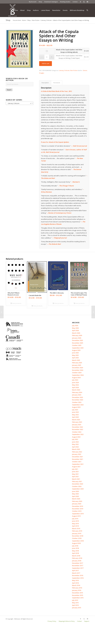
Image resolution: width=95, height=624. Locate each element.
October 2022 (76, 432)
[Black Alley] (2, 312)
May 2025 (75, 355)
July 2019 (75, 519)
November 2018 (77, 536)
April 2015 (75, 605)
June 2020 (75, 491)
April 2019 (75, 526)
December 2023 (77, 397)
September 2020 (78, 489)
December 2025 (77, 340)
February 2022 (77, 452)
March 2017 (76, 573)
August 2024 (76, 377)
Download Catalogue (51, 2)
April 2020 (75, 496)
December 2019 (77, 506)
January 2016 (76, 590)
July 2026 (75, 325)
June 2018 (75, 548)
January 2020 (76, 504)
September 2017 (78, 568)
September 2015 (78, 598)
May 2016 (75, 580)
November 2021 (77, 459)
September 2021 (78, 464)
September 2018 (78, 541)
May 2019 (75, 523)
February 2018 (77, 558)
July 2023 (75, 410)
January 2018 (76, 561)
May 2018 (75, 551)
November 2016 (77, 575)
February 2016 (77, 588)
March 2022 (76, 449)
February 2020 (77, 501)
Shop (40, 2)
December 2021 (77, 457)
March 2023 (76, 420)
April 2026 (75, 330)
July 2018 (75, 546)
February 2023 (77, 422)
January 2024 (76, 395)
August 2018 (76, 543)
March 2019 (76, 528)
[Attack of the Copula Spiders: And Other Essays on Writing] (19, 48)
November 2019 (77, 509)
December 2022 (77, 427)
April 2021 (75, 476)
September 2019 (78, 514)
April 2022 (75, 447)
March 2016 (76, 585)
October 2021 (76, 462)
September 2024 (78, 375)
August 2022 (76, 437)
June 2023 (75, 412)
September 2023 (78, 405)
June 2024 (75, 382)
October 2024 (76, 373)
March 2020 (76, 499)
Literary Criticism (64, 70)
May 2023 (75, 415)
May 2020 (75, 494)
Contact (75, 2)
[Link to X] (84, 1)
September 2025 (78, 348)
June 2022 (75, 442)
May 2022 (75, 444)
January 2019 (76, 533)
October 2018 (76, 538)
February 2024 (77, 392)
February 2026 (77, 335)
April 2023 (75, 417)
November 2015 (77, 595)
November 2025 (77, 343)
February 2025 (77, 363)
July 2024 (75, 380)
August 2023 (76, 407)
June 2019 (75, 521)
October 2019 (76, 511)
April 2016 (75, 583)
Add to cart (45, 63)
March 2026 (76, 333)
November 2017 (77, 565)
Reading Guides (65, 2)
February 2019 (77, 531)
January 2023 (76, 425)
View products (16, 303)
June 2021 (75, 471)
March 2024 (76, 390)
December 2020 (77, 484)
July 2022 (75, 439)
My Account (32, 2)
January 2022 (76, 454)
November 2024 (77, 370)
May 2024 (75, 385)
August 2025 (76, 350)
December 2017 (77, 563)
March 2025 (76, 360)
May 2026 (75, 328)
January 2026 (76, 338)
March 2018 (76, 556)
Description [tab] (45, 83)
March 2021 (76, 479)
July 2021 (75, 469)
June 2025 (75, 353)
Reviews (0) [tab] (56, 83)
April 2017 (75, 570)
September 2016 (78, 578)
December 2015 (77, 593)
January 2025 (76, 365)
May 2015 (75, 603)
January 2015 (76, 608)
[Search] (87, 10)
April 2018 (75, 553)
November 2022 (77, 429)
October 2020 (76, 486)
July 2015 (75, 600)
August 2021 (76, 467)
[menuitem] (33, 1)
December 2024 (77, 368)
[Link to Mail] (87, 1)
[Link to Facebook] (80, 1)
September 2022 (78, 434)
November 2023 (77, 400)
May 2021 (75, 474)
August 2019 (76, 516)
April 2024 (75, 387)
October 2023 (76, 402)
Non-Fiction (74, 70)
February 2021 (77, 481)
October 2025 (76, 345)
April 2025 (75, 358)
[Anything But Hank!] (93, 312)
